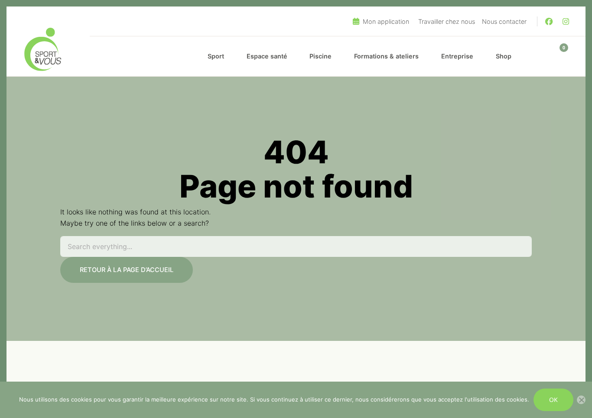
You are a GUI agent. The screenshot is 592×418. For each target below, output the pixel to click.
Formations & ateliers (386, 56)
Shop (503, 56)
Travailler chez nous (446, 21)
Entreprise (457, 56)
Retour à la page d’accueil (126, 270)
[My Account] (538, 56)
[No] (581, 399)
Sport (216, 56)
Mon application (385, 21)
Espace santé (267, 56)
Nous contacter (504, 21)
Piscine (320, 56)
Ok (553, 399)
